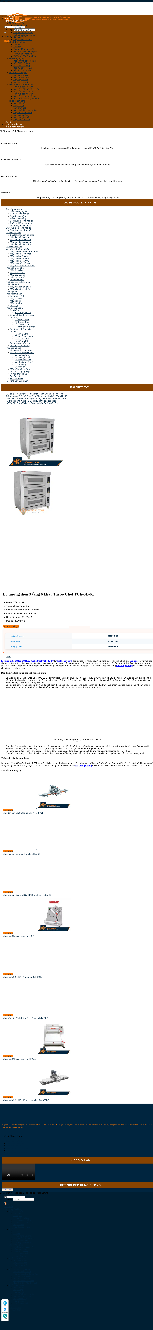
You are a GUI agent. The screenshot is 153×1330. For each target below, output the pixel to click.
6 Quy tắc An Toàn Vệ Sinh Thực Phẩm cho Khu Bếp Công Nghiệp (37, 396)
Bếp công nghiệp (17, 58)
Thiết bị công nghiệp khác (18, 282)
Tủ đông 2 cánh (22, 319)
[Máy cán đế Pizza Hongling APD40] (37, 1054)
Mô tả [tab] (8, 656)
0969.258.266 (113, 641)
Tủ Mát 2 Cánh (22, 334)
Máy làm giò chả (21, 117)
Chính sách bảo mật (15, 1143)
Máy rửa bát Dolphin (23, 91)
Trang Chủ (12, 16)
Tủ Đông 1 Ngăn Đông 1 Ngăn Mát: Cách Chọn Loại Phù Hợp (34, 394)
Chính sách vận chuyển (17, 1150)
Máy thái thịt (21, 364)
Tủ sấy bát (18, 28)
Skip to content (6, 1)
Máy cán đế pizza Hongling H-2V (18, 936)
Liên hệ (7, 122)
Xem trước (8, 810)
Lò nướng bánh (25, 131)
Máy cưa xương (20, 115)
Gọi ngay (5, 1318)
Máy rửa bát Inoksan (23, 94)
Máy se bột (18, 105)
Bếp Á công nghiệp (22, 70)
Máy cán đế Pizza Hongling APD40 (19, 1059)
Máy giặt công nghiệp (20, 287)
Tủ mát (16, 44)
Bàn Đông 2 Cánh (23, 312)
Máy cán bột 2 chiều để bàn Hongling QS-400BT (26, 1100)
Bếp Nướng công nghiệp (25, 61)
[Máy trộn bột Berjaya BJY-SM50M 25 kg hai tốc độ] (37, 890)
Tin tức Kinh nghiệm (14, 127)
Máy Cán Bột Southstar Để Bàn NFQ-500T (23, 813)
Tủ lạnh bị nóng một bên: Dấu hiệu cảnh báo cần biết (31, 401)
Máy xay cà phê (20, 79)
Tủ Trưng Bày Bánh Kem (24, 56)
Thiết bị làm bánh (17, 101)
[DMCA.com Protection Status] (17, 1329)
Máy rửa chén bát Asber (24, 96)
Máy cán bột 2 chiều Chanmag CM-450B (22, 977)
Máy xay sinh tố (20, 82)
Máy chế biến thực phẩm (25, 110)
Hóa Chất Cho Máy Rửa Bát (26, 98)
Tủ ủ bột (14, 305)
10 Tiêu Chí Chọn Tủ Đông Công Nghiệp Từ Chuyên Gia (32, 403)
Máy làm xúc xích (21, 119)
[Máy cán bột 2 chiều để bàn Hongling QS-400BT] (37, 1095)
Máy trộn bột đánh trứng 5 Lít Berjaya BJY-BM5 (25, 1018)
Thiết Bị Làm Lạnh (17, 42)
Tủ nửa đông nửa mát (23, 49)
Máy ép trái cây (20, 75)
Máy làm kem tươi (14, 247)
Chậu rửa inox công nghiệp (18, 228)
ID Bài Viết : (7, 1190)
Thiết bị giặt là (12, 284)
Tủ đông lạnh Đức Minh (21, 329)
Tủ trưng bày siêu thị (23, 54)
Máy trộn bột (19, 108)
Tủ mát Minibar (17, 279)
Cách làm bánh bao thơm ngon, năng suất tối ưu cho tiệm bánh (36, 398)
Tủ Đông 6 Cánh (22, 324)
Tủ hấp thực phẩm (22, 30)
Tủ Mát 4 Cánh (22, 338)
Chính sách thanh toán (17, 1148)
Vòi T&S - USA (16, 378)
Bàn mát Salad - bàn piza (22, 315)
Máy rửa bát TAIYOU (23, 87)
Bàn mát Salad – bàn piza (25, 51)
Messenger (5, 1312)
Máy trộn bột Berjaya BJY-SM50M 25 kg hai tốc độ (27, 895)
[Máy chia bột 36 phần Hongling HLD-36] (37, 849)
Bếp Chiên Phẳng (21, 63)
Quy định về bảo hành (16, 1153)
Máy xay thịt (19, 37)
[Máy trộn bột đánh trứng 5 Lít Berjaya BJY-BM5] (37, 1013)
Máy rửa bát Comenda (20, 254)
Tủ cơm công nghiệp (23, 32)
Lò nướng (134, 661)
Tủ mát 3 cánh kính (24, 336)
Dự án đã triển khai (13, 124)
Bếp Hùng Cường (124, 665)
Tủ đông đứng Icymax (25, 327)
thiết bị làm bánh (64, 661)
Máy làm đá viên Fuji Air (21, 244)
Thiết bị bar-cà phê (18, 72)
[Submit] (5, 32)
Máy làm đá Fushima (19, 237)
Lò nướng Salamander (20, 225)
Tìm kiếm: (9, 29)
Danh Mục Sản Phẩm (14, 21)
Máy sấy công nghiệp (20, 289)
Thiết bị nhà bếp (16, 23)
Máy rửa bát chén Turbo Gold (27, 89)
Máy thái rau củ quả (22, 39)
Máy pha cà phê (21, 77)
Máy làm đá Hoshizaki (20, 239)
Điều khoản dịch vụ (15, 1145)
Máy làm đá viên (13, 232)
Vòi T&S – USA (20, 25)
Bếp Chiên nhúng (21, 65)
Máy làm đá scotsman (20, 242)
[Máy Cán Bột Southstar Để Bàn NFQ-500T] (37, 807)
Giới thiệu (8, 18)
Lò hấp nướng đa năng (24, 35)
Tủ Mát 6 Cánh (22, 341)
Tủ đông (17, 47)
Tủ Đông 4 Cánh (22, 322)
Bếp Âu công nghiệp (23, 68)
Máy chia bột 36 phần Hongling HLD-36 (22, 854)
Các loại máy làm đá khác (22, 235)
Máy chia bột (19, 103)
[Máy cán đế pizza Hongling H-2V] (37, 931)
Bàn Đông (14, 310)
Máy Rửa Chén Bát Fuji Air (22, 265)
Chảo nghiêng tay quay (21, 223)
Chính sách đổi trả (15, 1141)
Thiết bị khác (12, 291)
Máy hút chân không (23, 112)
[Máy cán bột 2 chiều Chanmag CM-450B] (19, 972)
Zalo (5, 1305)
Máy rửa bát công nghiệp (21, 84)
